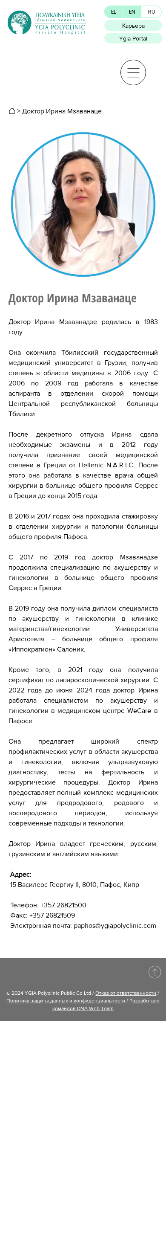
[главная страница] (12, 111)
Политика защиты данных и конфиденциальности (65, 1001)
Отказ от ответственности (125, 993)
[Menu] (133, 72)
